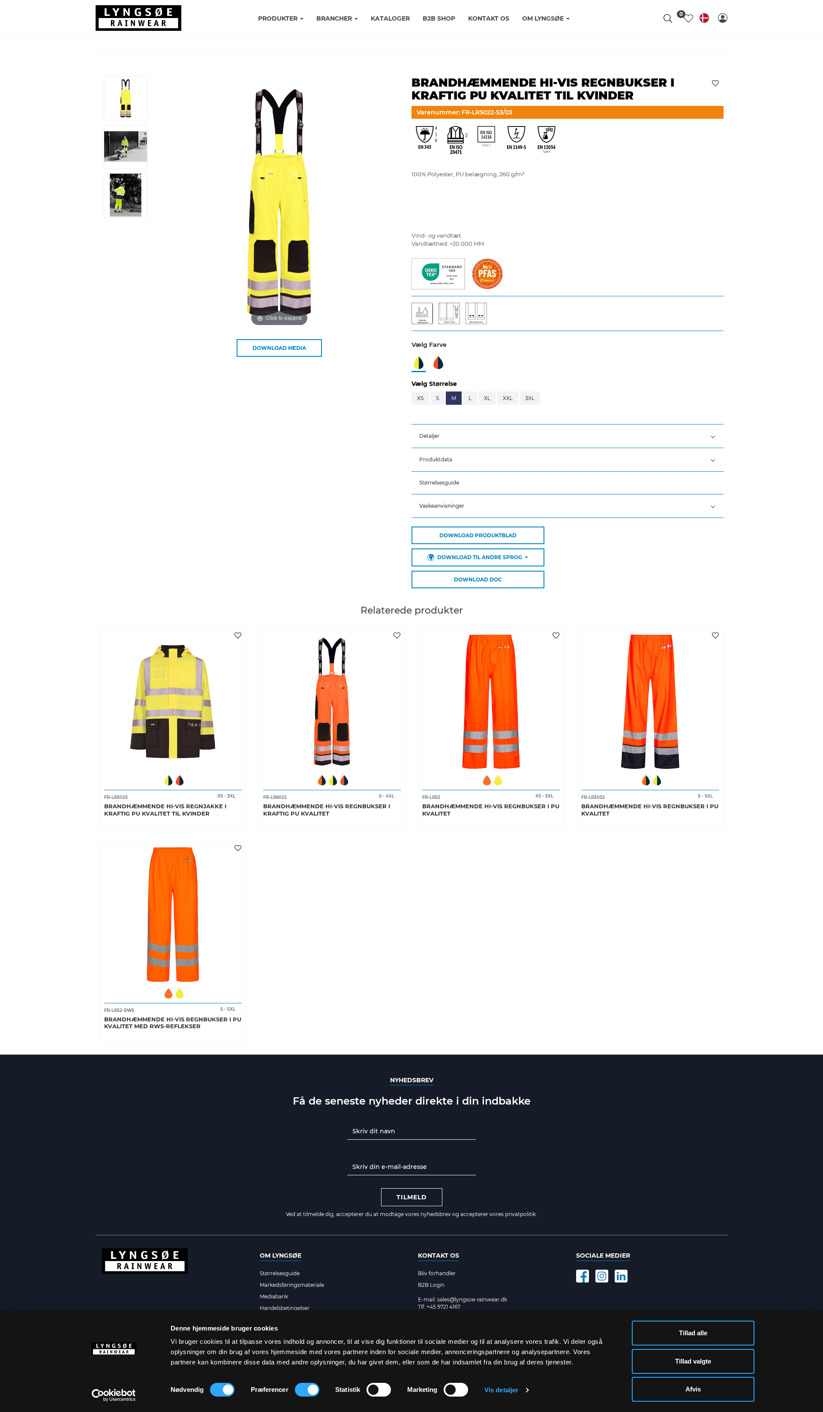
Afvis (693, 1389)
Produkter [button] (278, 18)
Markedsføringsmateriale (292, 1285)
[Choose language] (704, 19)
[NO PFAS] (487, 273)
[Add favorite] (239, 635)
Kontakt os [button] (488, 18)
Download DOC (478, 579)
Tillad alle (693, 1333)
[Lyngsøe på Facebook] (582, 1276)
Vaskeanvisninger (441, 506)
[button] (723, 18)
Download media (279, 348)
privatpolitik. (521, 1214)
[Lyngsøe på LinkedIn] (621, 1276)
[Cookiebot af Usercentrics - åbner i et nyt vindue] (113, 1395)
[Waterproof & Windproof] (425, 313)
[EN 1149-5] (517, 142)
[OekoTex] (438, 273)
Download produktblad (478, 535)
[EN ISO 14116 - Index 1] (487, 142)
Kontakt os (438, 1255)
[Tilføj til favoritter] (716, 82)
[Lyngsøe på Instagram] (601, 1276)
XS (420, 398)
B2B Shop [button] (439, 18)
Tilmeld (411, 1197)
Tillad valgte (693, 1361)
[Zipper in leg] (452, 313)
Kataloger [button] (390, 18)
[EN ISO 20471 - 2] (457, 142)
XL (487, 398)
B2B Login (431, 1285)
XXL (508, 398)
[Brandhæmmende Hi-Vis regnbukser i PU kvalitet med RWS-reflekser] (173, 914)
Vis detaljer (501, 1390)
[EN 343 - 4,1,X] (427, 142)
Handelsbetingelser (284, 1308)
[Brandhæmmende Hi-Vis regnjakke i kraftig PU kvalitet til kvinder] (173, 702)
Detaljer (429, 436)
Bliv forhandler (437, 1273)
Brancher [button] (335, 18)
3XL (530, 398)
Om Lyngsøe (280, 1255)
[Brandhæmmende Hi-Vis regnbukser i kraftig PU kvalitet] (332, 702)
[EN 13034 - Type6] (547, 142)
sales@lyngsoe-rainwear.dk (472, 1299)
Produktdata (435, 459)
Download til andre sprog (479, 557)
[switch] (307, 1390)
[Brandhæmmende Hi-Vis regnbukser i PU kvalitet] (491, 702)
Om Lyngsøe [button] (543, 18)
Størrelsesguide (439, 482)
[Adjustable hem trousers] (478, 313)
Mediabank (274, 1296)
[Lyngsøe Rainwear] (138, 18)
